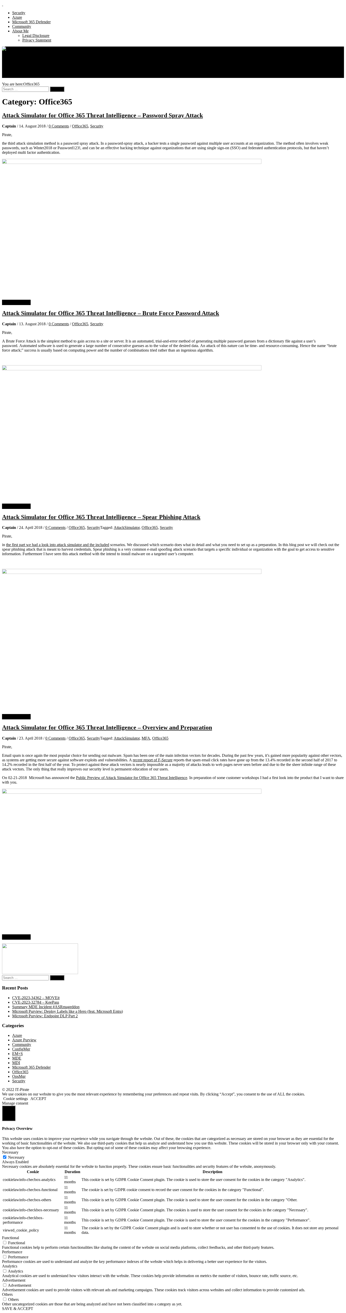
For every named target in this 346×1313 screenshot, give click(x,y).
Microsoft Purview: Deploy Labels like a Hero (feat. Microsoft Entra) (67, 1011)
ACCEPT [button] (38, 1098)
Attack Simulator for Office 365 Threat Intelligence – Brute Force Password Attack (110, 313)
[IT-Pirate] (11, 49)
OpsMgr (19, 1076)
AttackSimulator (127, 527)
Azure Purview (24, 1040)
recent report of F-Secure (152, 760)
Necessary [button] (10, 1152)
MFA (146, 738)
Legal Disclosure (35, 35)
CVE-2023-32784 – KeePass (35, 1002)
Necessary (16, 1157)
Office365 (80, 126)
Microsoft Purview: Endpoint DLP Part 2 (45, 1016)
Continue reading (16, 302)
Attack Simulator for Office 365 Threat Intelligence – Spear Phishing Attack (101, 517)
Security (18, 13)
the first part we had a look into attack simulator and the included (57, 545)
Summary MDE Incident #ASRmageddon (46, 1007)
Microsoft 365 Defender (31, 22)
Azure (17, 17)
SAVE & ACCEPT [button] (17, 1308)
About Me (20, 31)
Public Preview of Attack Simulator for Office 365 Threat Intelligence (131, 778)
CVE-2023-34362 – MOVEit (36, 998)
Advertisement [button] (13, 1280)
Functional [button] (10, 1238)
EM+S (17, 1053)
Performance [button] (12, 1252)
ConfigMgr (21, 1049)
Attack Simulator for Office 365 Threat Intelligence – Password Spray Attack (102, 115)
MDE (16, 1058)
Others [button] (7, 1294)
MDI (16, 1063)
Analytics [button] (9, 1266)
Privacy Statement (36, 40)
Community (21, 26)
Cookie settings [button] (15, 1098)
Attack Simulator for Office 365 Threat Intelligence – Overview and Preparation (107, 727)
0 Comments (59, 126)
